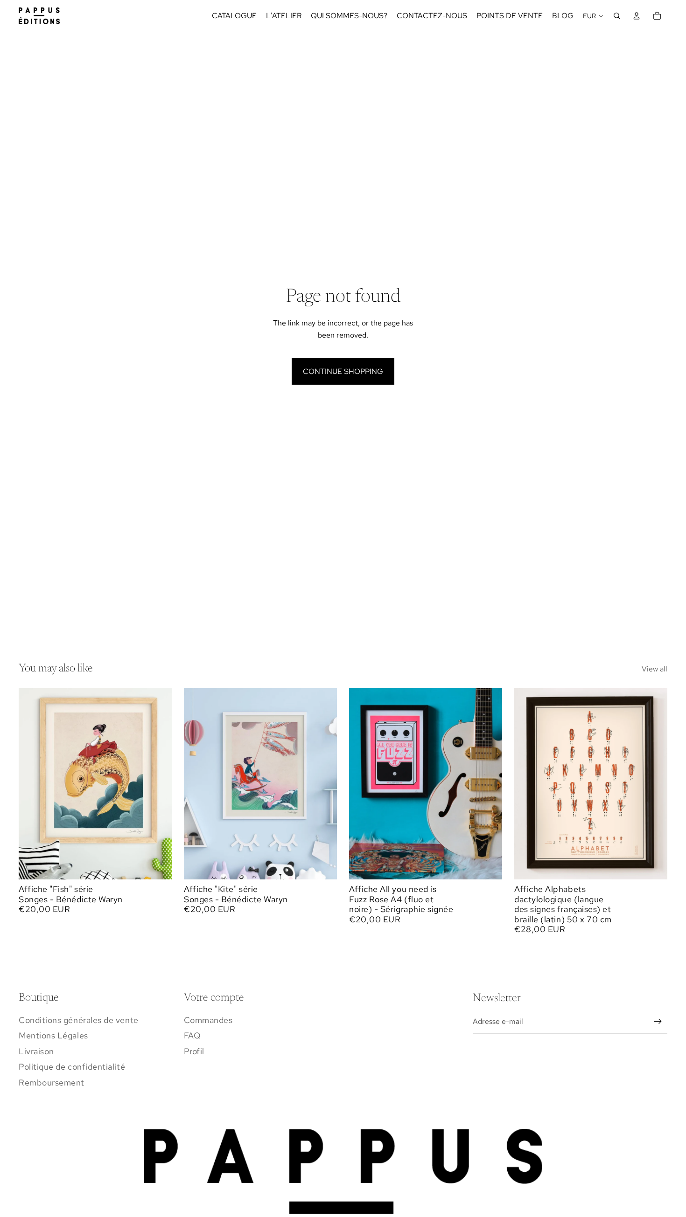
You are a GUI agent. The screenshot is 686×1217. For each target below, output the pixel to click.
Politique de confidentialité (72, 1066)
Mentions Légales (53, 1035)
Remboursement (51, 1082)
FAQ (192, 1035)
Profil (194, 1051)
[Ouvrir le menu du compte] (636, 16)
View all (654, 669)
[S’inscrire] (658, 1021)
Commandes (208, 1020)
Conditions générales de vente (79, 1020)
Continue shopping (343, 371)
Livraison (36, 1051)
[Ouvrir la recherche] (617, 16)
